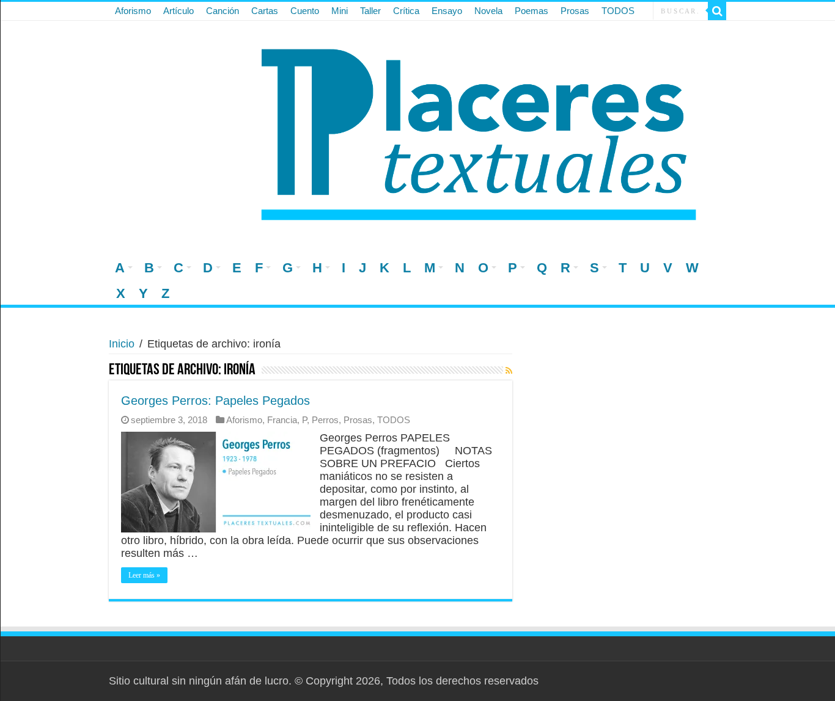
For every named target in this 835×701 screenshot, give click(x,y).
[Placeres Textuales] (417, 130)
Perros (325, 420)
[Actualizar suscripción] (509, 371)
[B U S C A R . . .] (717, 11)
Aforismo (133, 10)
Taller (370, 10)
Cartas (264, 10)
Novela (488, 10)
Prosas (575, 10)
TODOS (618, 10)
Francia (282, 420)
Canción (222, 10)
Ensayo (447, 10)
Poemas (531, 10)
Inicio (121, 344)
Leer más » (144, 575)
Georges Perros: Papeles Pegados (215, 400)
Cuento (304, 10)
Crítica (406, 10)
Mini (339, 10)
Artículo (178, 10)
